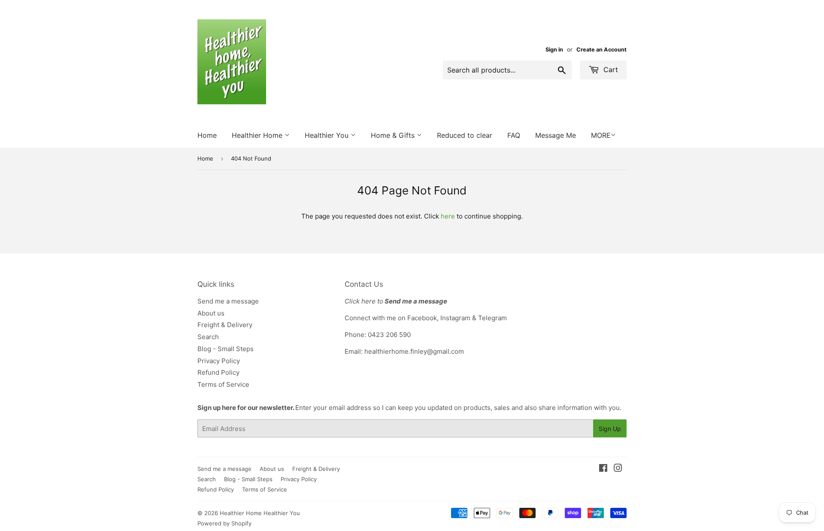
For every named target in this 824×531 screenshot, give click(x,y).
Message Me (555, 135)
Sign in (554, 49)
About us (210, 313)
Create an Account (601, 49)
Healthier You (328, 135)
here (448, 216)
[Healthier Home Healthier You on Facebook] (603, 469)
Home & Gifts (394, 135)
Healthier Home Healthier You (260, 513)
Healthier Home (258, 135)
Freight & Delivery (224, 325)
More (601, 135)
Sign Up (610, 428)
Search (208, 337)
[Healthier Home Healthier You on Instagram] (618, 469)
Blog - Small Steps (225, 349)
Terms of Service (223, 384)
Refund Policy (218, 372)
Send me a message (228, 301)
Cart (609, 69)
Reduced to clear (464, 135)
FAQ (513, 135)
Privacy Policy (218, 361)
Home (207, 135)
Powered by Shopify (224, 523)
